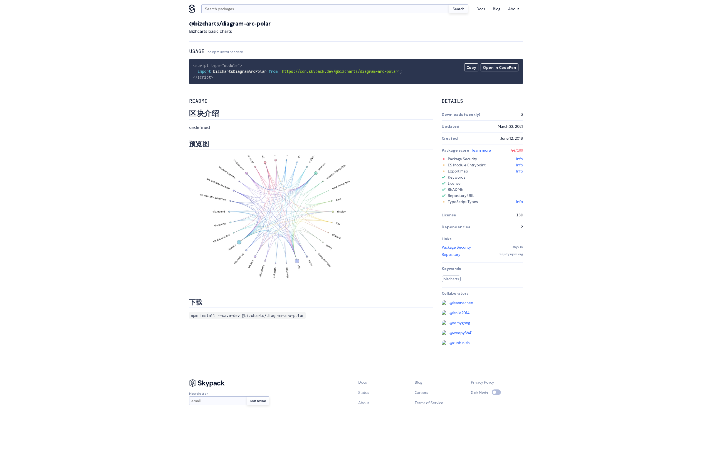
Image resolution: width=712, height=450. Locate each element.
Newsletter (198, 393)
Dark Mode (479, 392)
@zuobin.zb (459, 342)
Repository (451, 254)
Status (363, 392)
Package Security (456, 247)
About (513, 8)
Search (458, 9)
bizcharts (451, 278)
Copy (471, 67)
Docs (480, 8)
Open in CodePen (499, 67)
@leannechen (461, 302)
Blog (496, 8)
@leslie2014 (459, 312)
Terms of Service (429, 402)
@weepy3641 (461, 332)
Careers (421, 392)
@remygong (459, 322)
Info (519, 159)
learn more (481, 150)
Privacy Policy (482, 382)
